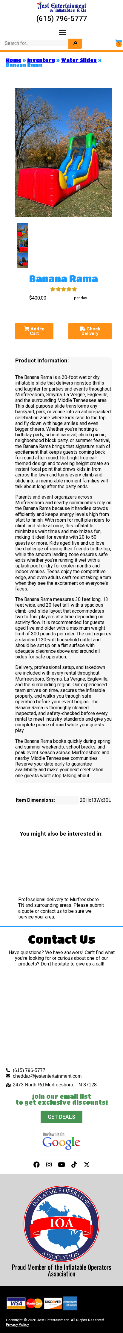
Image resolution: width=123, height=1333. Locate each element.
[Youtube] (61, 1164)
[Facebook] (36, 1164)
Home (13, 60)
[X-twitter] (86, 1164)
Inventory (41, 60)
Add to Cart (36, 331)
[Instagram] (49, 1164)
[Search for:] (37, 43)
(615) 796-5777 (61, 18)
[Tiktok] (74, 1164)
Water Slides (79, 60)
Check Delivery (91, 331)
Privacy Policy (17, 1324)
